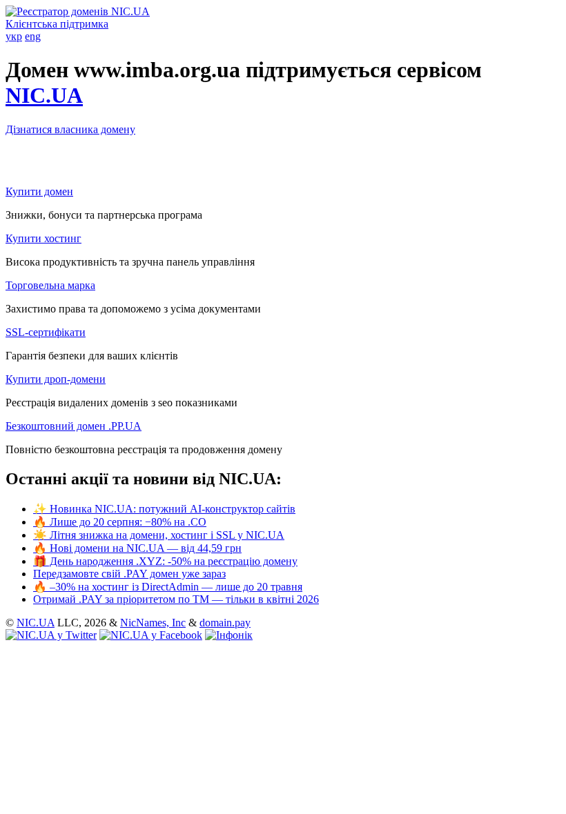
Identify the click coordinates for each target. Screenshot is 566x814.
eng (33, 36)
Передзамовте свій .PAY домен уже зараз (129, 573)
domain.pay (225, 622)
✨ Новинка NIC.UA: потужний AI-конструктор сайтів (164, 509)
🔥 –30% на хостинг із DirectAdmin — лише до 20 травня (167, 587)
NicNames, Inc (153, 622)
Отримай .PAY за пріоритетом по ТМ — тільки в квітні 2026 (176, 599)
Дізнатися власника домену (70, 129)
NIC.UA (44, 95)
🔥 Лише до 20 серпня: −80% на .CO (119, 522)
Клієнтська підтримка (57, 24)
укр (14, 36)
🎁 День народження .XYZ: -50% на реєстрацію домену (165, 561)
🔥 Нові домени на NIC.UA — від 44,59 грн (137, 548)
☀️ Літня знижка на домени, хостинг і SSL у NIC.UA (158, 535)
